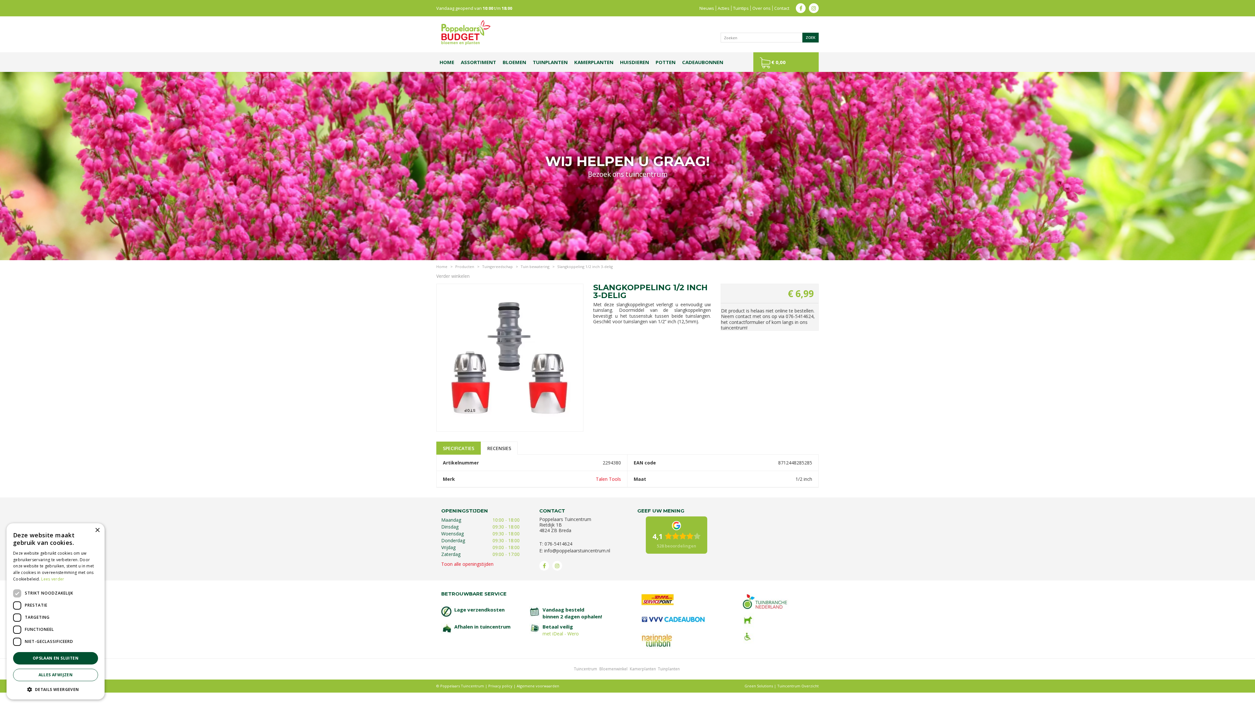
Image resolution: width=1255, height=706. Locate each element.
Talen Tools (608, 479)
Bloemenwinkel (613, 668)
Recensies (499, 448)
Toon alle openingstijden (467, 564)
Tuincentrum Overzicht (798, 685)
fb (801, 8)
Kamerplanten (643, 668)
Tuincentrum (585, 668)
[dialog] (56, 611)
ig (814, 8)
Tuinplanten (669, 668)
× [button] (97, 530)
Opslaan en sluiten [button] (55, 658)
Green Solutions (759, 685)
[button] (55, 689)
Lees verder (52, 579)
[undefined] (510, 357)
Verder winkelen (453, 276)
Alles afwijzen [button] (56, 675)
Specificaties (458, 448)
